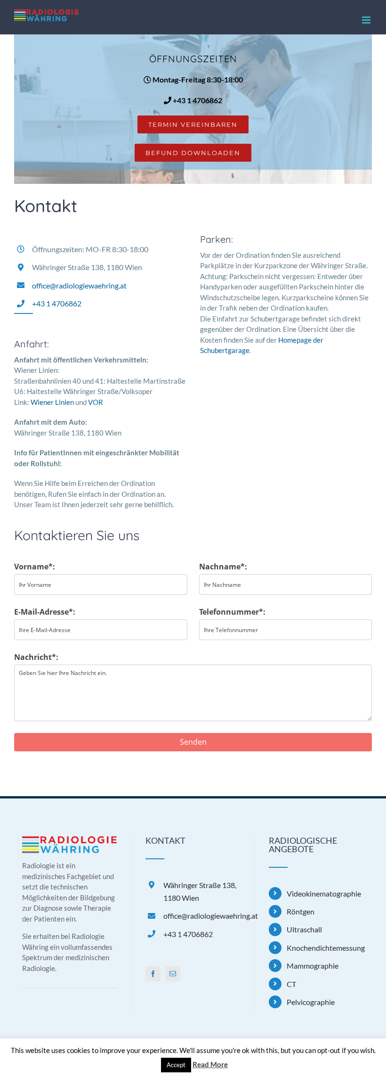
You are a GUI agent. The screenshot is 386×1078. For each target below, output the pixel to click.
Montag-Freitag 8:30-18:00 (197, 79)
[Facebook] (153, 973)
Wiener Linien (52, 402)
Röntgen (300, 911)
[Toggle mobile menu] (367, 20)
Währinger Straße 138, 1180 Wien (199, 891)
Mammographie (312, 965)
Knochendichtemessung (325, 947)
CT (291, 983)
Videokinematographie (324, 893)
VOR (95, 402)
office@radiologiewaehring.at (79, 285)
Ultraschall (304, 929)
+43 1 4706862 (196, 100)
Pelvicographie (311, 1001)
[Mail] (172, 973)
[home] (69, 841)
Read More (210, 1064)
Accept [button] (176, 1065)
